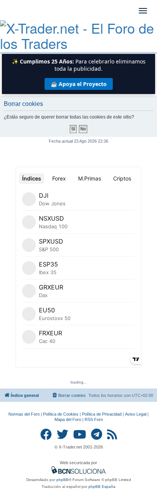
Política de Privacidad (102, 414)
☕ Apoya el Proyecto (79, 84)
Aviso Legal (135, 414)
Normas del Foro (24, 414)
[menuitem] (68, 395)
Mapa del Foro (67, 419)
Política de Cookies (60, 414)
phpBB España (101, 486)
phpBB (62, 480)
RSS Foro (94, 419)
